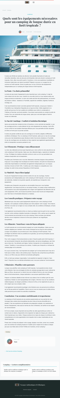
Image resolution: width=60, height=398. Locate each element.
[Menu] (33, 2)
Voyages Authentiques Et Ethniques (32, 385)
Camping (9, 10)
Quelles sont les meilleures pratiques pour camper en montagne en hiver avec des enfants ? (44, 371)
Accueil (4, 10)
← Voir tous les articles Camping (13, 351)
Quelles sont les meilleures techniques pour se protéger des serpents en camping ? (16, 370)
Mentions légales (27, 389)
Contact (35, 389)
